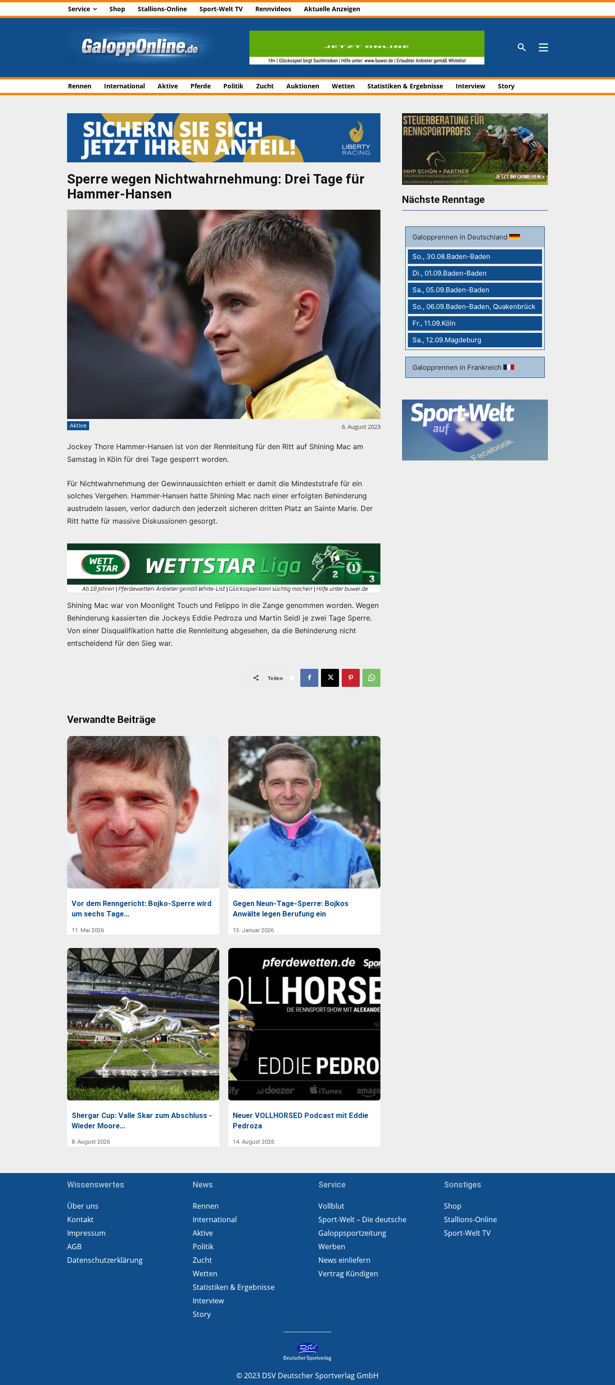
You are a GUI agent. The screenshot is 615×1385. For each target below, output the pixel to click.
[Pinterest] (351, 678)
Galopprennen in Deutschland (460, 237)
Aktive (78, 425)
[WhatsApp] (371, 678)
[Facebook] (309, 678)
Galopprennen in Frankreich (457, 367)
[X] (330, 678)
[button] (522, 48)
